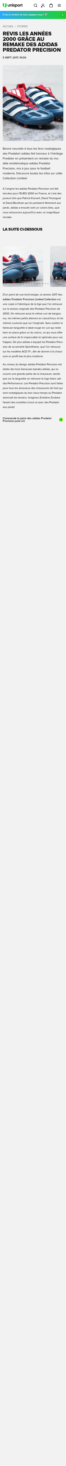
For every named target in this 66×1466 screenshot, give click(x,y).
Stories (22, 26)
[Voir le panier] (51, 5)
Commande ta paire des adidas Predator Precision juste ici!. (27, 419)
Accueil (8, 26)
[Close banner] (63, 15)
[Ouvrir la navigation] (59, 5)
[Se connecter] (43, 5)
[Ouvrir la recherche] (35, 5)
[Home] (13, 5)
